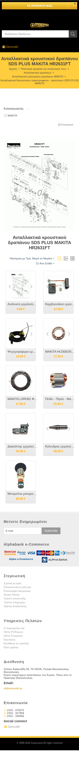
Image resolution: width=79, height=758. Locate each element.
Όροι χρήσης (11, 647)
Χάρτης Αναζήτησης (15, 606)
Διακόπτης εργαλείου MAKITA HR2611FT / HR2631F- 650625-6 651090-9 (22, 446)
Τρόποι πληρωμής (14, 602)
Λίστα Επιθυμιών (13, 631)
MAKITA (12, 115)
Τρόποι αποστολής (15, 598)
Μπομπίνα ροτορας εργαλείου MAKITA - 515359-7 (22, 494)
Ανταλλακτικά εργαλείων (37, 72)
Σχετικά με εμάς (12, 583)
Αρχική (13, 68)
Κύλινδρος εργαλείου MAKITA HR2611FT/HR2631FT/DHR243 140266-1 (60, 446)
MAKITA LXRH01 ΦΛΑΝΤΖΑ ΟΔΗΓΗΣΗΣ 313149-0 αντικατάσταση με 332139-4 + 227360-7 (22, 399)
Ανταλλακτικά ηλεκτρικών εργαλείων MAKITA (37, 76)
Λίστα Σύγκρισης (13, 635)
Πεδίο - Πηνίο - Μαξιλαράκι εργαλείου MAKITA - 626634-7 (60, 399)
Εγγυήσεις (9, 639)
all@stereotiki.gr (13, 688)
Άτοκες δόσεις (12, 594)
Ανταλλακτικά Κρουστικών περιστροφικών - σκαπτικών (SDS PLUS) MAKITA (40, 82)
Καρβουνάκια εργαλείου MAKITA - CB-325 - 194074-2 (60, 304)
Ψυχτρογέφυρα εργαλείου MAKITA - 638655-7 (22, 351)
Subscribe (51, 530)
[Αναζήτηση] (73, 34)
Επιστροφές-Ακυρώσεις (17, 590)
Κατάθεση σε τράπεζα (16, 643)
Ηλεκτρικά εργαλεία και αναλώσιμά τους (43, 68)
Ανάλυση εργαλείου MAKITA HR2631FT (22, 304)
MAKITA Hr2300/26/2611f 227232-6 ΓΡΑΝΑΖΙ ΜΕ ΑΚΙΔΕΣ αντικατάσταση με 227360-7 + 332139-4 (60, 351)
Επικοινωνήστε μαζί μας (17, 587)
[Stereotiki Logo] (39, 22)
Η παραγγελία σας (14, 628)
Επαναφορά (67, 124)
